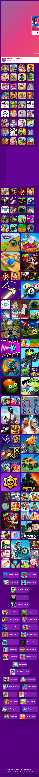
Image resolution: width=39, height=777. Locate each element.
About (9, 771)
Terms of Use (28, 771)
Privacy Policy (17, 771)
